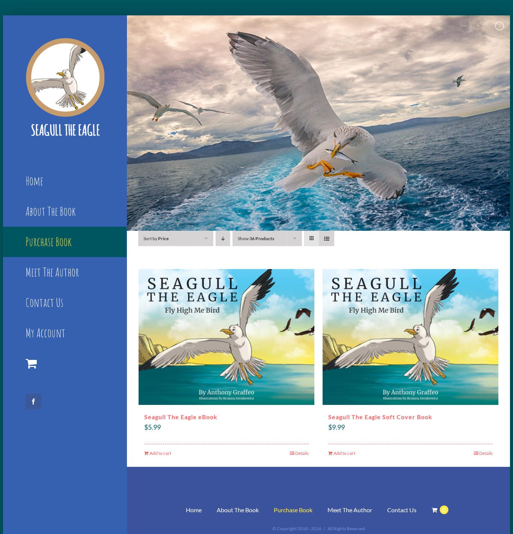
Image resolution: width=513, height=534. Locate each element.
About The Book (238, 509)
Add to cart (160, 453)
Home (194, 509)
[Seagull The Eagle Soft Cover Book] (410, 337)
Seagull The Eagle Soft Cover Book (380, 416)
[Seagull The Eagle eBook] (226, 337)
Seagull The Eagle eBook (180, 416)
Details (302, 453)
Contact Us (401, 509)
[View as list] (326, 238)
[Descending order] (223, 238)
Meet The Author (349, 509)
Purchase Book (293, 509)
